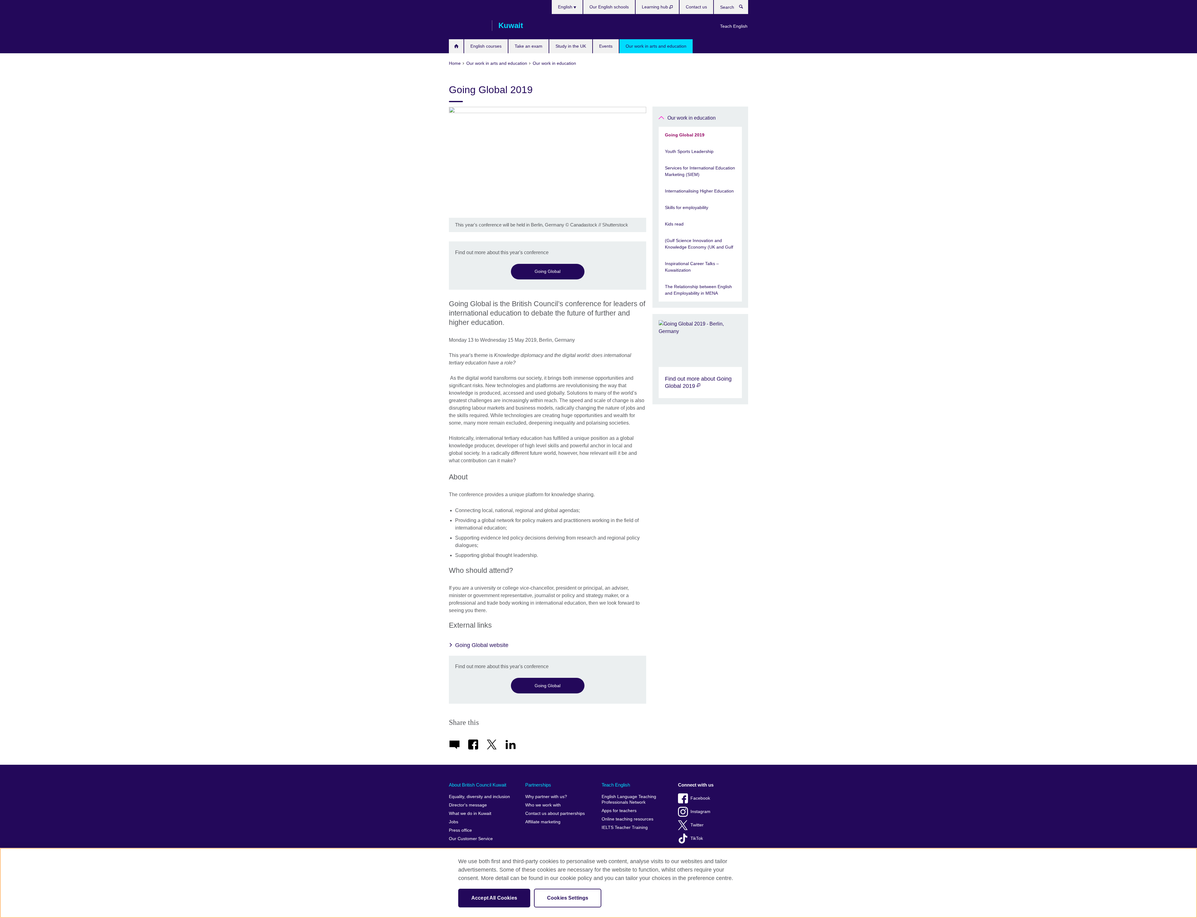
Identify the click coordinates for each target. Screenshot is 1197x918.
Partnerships (538, 784)
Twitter (697, 825)
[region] (598, 883)
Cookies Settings (568, 898)
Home (456, 46)
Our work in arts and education (656, 46)
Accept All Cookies (494, 898)
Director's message (468, 805)
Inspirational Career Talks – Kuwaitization (692, 267)
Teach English (734, 26)
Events (606, 46)
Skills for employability (686, 207)
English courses (486, 46)
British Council (467, 25)
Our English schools (609, 6)
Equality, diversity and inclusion (479, 796)
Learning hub (655, 6)
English (566, 6)
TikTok (696, 838)
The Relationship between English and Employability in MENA (698, 290)
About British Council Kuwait (477, 784)
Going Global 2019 (684, 134)
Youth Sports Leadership (689, 151)
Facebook (700, 798)
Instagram (700, 811)
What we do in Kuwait (470, 813)
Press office (460, 830)
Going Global (547, 271)
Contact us (696, 6)
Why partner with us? (546, 796)
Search (744, 8)
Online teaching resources (627, 819)
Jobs (453, 822)
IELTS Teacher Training (625, 827)
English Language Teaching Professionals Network (629, 799)
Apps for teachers (619, 810)
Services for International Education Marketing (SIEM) (700, 171)
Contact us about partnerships (555, 813)
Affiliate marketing (542, 822)
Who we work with (543, 805)
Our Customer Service (471, 838)
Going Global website (481, 645)
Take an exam (528, 46)
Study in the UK (570, 46)
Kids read (674, 223)
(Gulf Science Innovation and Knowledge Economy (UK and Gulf (699, 244)
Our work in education (691, 118)
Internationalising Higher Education (699, 190)
